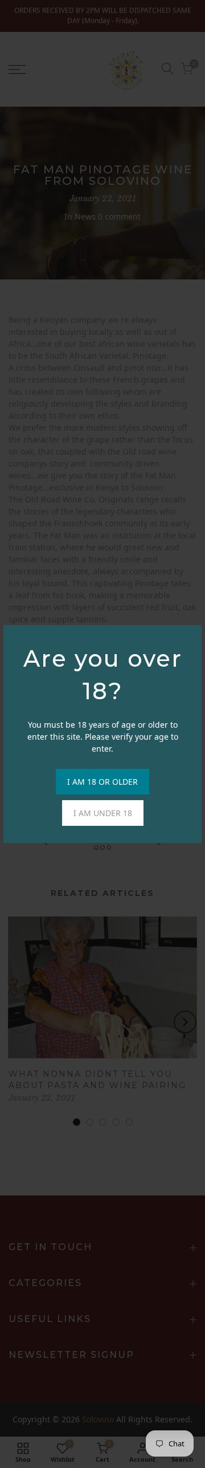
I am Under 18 (102, 813)
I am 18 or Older (102, 781)
